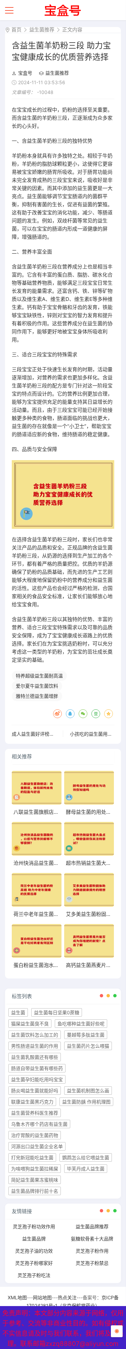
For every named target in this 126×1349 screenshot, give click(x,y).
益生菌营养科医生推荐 (34, 1113)
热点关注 (67, 1297)
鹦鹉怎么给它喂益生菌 (85, 1157)
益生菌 (18, 1012)
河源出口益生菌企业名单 (37, 1146)
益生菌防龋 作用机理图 (86, 1102)
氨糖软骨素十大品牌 (92, 1238)
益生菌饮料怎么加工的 (34, 1035)
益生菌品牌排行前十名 (34, 1191)
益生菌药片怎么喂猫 (88, 1046)
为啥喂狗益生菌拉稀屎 (34, 1169)
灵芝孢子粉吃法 (33, 1275)
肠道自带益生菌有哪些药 (37, 1068)
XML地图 (17, 1297)
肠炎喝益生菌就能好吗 (34, 1090)
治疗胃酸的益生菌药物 (34, 1135)
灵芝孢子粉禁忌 (92, 1263)
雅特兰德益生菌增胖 (37, 696)
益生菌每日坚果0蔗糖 (56, 1012)
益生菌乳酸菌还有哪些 (34, 1057)
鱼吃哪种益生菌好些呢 (80, 1023)
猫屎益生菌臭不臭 (30, 1023)
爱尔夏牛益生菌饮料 (37, 686)
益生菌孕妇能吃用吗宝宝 (37, 1079)
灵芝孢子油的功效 (34, 1251)
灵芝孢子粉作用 (92, 1251)
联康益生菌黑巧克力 (32, 1102)
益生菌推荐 (41, 29)
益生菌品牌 (34, 1238)
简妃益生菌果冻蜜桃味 (34, 1180)
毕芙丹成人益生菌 (85, 1169)
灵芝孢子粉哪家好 (34, 1263)
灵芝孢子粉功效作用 (34, 1226)
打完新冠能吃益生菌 (32, 1157)
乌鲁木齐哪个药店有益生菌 (39, 1124)
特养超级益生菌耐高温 (39, 676)
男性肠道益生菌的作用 (34, 1046)
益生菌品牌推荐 (92, 1226)
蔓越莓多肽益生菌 (85, 1035)
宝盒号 (25, 73)
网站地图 (42, 1297)
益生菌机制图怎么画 (88, 1090)
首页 (16, 29)
